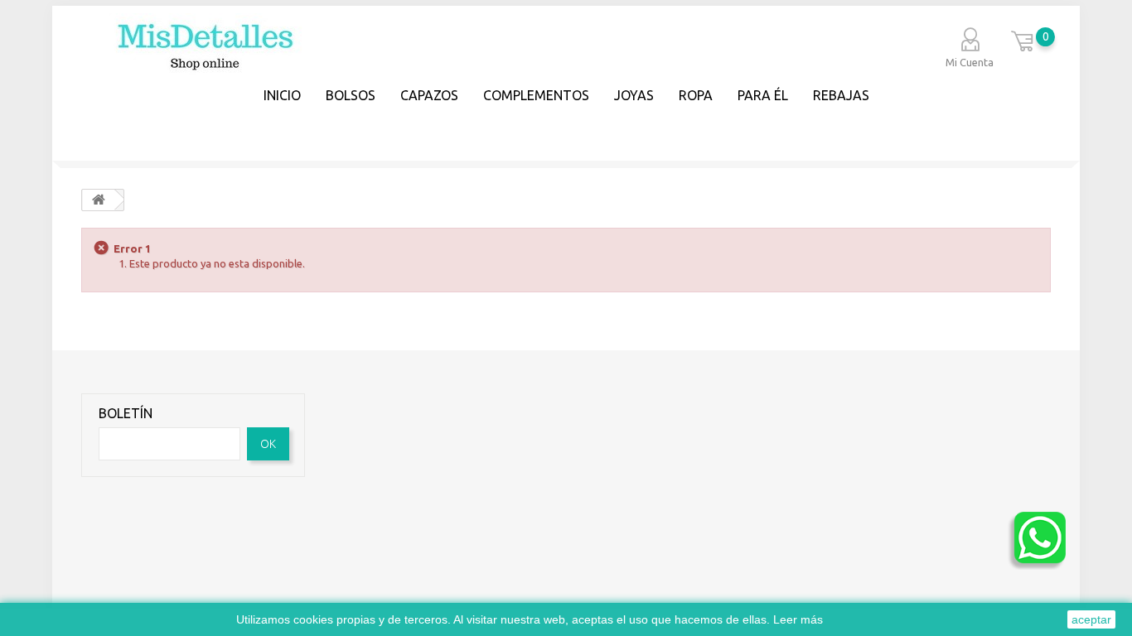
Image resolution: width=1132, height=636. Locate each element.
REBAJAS (841, 95)
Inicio (282, 95)
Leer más (798, 619)
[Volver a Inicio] (98, 200)
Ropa (696, 95)
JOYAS (634, 95)
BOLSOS (350, 95)
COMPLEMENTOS (536, 95)
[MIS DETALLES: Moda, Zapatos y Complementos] (200, 62)
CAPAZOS (429, 95)
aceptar (1091, 619)
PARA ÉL (763, 95)
